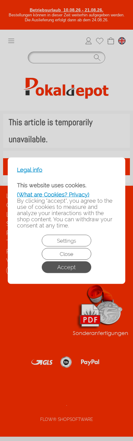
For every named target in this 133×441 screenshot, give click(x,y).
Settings (66, 240)
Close (66, 254)
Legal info (29, 170)
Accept (66, 267)
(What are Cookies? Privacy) (53, 194)
